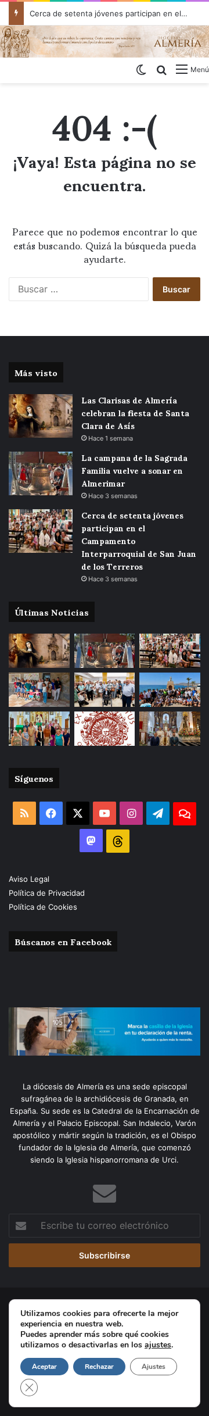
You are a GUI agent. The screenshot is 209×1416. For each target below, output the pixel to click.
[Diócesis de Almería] (104, 41)
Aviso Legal (30, 879)
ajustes (158, 1345)
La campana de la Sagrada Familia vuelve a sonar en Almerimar (134, 470)
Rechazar (99, 1366)
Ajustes (153, 1366)
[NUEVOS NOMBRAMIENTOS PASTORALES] (104, 728)
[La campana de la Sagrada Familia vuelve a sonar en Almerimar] (41, 473)
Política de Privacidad (48, 892)
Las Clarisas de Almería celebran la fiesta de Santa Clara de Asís (135, 412)
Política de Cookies (43, 906)
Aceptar (44, 1366)
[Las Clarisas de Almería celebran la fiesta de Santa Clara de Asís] (41, 416)
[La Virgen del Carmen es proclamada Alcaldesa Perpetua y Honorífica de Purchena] (169, 728)
